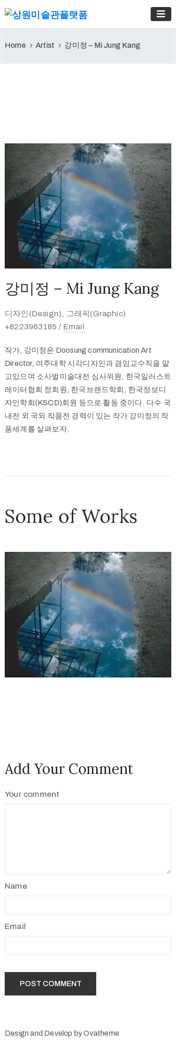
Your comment (32, 794)
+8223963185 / (34, 326)
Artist (45, 45)
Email (73, 326)
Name (16, 886)
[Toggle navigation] (161, 14)
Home (15, 45)
